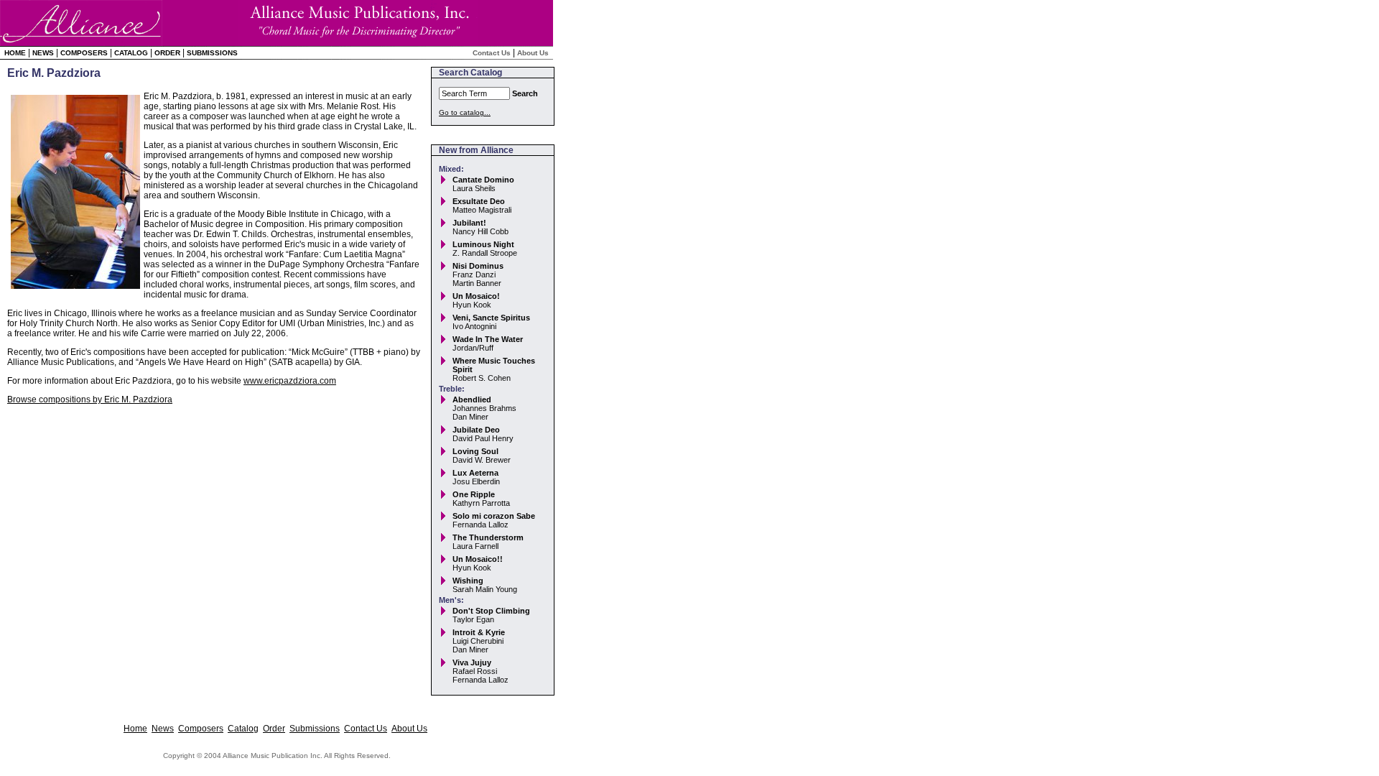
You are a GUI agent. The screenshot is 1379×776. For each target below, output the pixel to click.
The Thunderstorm (488, 537)
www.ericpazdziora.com (289, 381)
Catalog (131, 53)
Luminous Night (483, 244)
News (43, 53)
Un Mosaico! (476, 296)
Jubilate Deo (476, 429)
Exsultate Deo (478, 201)
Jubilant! (469, 222)
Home (15, 53)
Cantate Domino (483, 179)
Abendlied (471, 399)
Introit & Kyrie (478, 632)
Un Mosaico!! (477, 559)
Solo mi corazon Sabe (493, 516)
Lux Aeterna (475, 472)
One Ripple (473, 494)
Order (167, 53)
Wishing (467, 580)
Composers (84, 53)
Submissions (212, 53)
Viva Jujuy (471, 662)
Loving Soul (475, 451)
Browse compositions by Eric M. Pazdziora (89, 399)
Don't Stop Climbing (491, 610)
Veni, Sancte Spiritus (491, 317)
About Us (533, 53)
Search (525, 93)
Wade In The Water (487, 339)
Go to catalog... (465, 112)
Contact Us (492, 53)
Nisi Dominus (477, 266)
